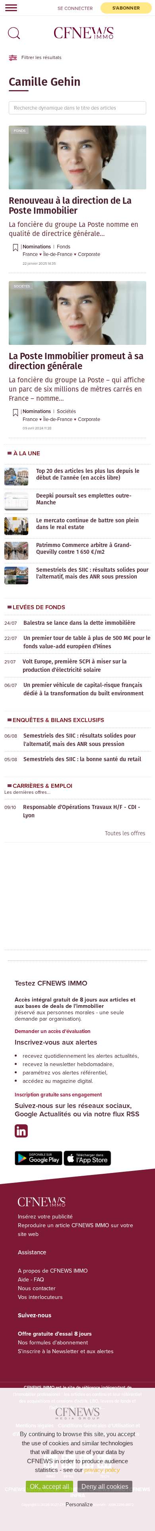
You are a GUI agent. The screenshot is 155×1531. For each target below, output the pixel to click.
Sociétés (22, 286)
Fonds (19, 130)
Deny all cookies (104, 1486)
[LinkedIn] (23, 1134)
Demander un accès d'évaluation (53, 1031)
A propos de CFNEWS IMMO (53, 1271)
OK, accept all (49, 1486)
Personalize (79, 1504)
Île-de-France (58, 254)
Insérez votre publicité (45, 1216)
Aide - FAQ (31, 1279)
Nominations (37, 246)
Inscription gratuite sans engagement (58, 1094)
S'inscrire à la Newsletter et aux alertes (66, 1351)
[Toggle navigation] (8, 7)
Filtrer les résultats (41, 57)
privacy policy (102, 1469)
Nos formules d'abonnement (53, 1342)
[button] (12, 30)
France (31, 254)
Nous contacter (37, 1288)
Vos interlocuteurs (40, 1297)
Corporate (89, 254)
